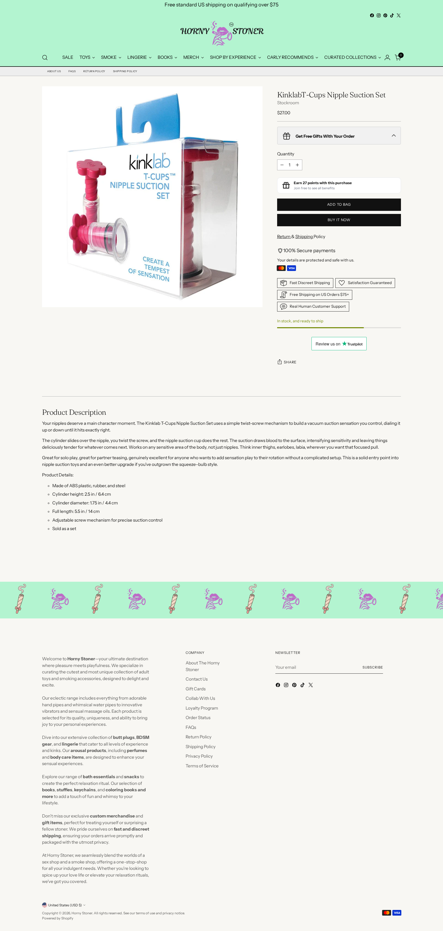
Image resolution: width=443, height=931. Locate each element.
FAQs (72, 71)
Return (284, 236)
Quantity (285, 153)
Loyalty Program (202, 708)
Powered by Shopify (57, 918)
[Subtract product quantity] (282, 165)
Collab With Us (200, 698)
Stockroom (288, 102)
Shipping (304, 236)
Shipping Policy (125, 71)
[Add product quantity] (297, 165)
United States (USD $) (65, 905)
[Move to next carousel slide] (396, 564)
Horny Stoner (82, 913)
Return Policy (94, 71)
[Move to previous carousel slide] (384, 564)
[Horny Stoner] (221, 34)
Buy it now (339, 220)
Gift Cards (196, 688)
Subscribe (373, 667)
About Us (54, 71)
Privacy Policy (199, 756)
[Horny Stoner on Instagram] (378, 15)
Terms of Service (202, 765)
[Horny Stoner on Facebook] (372, 15)
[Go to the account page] (387, 57)
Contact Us (197, 679)
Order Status (198, 717)
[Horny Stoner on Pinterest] (385, 15)
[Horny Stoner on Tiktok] (392, 15)
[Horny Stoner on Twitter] (398, 15)
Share (290, 362)
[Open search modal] (45, 57)
